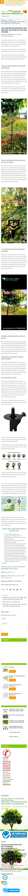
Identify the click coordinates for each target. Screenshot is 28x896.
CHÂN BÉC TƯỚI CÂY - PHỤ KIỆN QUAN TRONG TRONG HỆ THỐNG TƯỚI (15, 598)
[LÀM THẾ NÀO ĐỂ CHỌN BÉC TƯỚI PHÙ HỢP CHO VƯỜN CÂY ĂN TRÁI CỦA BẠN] (7, 589)
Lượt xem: (16, 34)
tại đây (5, 523)
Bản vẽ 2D (11, 667)
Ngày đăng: (4, 34)
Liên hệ (12, 671)
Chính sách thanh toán (14, 732)
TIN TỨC (11, 20)
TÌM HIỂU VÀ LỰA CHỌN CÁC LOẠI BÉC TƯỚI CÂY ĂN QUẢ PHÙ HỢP (14, 605)
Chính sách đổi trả (13, 736)
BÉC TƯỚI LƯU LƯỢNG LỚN (11, 602)
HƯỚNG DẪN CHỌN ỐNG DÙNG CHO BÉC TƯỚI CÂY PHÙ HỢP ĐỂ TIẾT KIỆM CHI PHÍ (16, 727)
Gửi (5, 634)
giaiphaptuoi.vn (10, 572)
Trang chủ (4, 20)
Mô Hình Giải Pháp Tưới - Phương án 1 (15, 685)
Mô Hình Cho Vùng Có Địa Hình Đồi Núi (17, 676)
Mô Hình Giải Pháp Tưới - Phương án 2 (15, 694)
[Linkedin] (13, 589)
